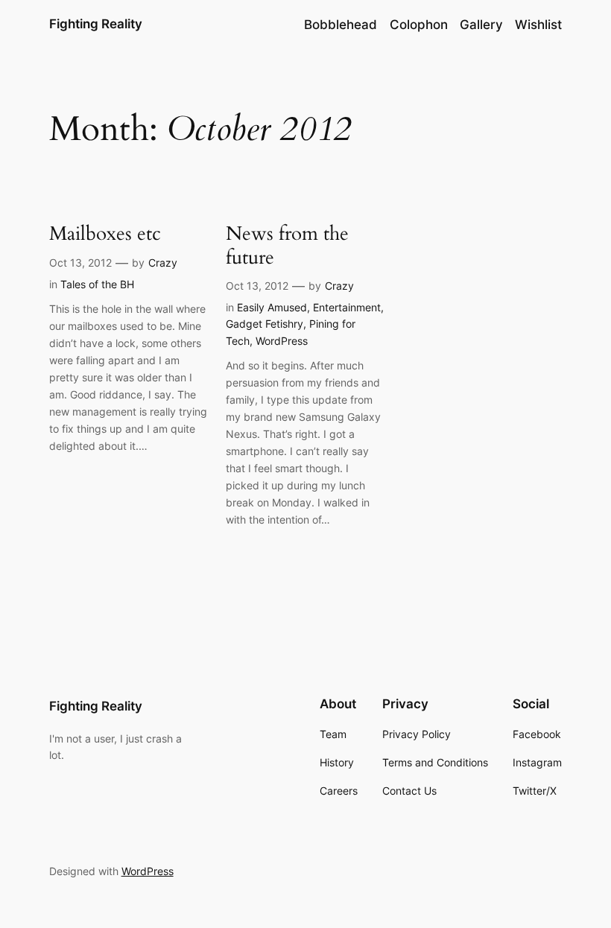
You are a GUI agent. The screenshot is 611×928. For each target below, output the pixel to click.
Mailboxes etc (105, 233)
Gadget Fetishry (264, 323)
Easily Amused (272, 307)
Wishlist (538, 24)
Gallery (481, 24)
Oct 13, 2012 (80, 262)
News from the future (287, 245)
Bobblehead (340, 24)
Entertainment (347, 307)
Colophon (419, 24)
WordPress (282, 340)
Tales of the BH (97, 284)
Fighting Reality (95, 23)
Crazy (162, 262)
